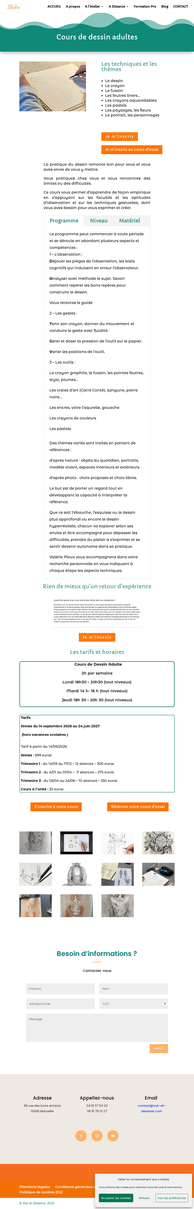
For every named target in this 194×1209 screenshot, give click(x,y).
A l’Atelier (92, 6)
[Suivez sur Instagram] (97, 1135)
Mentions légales (34, 1187)
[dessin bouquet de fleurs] (158, 853)
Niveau (99, 221)
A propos (73, 6)
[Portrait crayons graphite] (35, 853)
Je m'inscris (119, 136)
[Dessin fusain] (117, 916)
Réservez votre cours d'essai (138, 806)
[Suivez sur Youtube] (113, 1135)
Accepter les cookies (116, 1198)
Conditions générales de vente (81, 1187)
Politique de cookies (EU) (41, 1192)
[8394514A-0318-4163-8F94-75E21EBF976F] (117, 853)
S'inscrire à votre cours (56, 806)
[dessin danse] (35, 885)
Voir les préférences (172, 1198)
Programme (63, 221)
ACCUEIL (54, 6)
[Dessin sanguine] (35, 916)
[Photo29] (158, 885)
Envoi (159, 1048)
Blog (164, 6)
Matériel (129, 221)
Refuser (144, 1198)
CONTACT (180, 6)
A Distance (117, 6)
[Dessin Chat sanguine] (76, 916)
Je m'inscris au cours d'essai (132, 149)
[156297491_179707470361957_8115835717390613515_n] (76, 853)
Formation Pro (145, 6)
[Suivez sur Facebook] (81, 1135)
